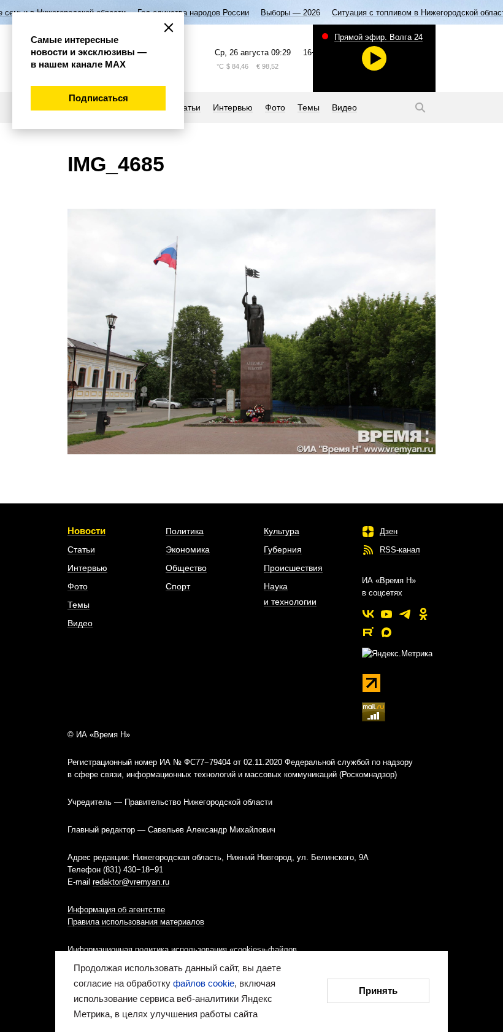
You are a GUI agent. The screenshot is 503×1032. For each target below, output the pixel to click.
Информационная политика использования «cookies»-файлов (182, 949)
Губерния (283, 549)
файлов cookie (203, 983)
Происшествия (293, 568)
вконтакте (368, 614)
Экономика (188, 549)
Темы (78, 605)
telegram (405, 614)
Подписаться (98, 98)
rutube (368, 632)
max (386, 632)
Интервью (87, 568)
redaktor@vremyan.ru (131, 882)
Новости (86, 531)
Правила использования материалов (135, 921)
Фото (77, 586)
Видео (80, 623)
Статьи (81, 549)
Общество (186, 568)
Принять (378, 990)
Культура (281, 531)
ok (423, 614)
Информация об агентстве (116, 909)
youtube (386, 614)
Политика (185, 531)
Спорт (178, 586)
